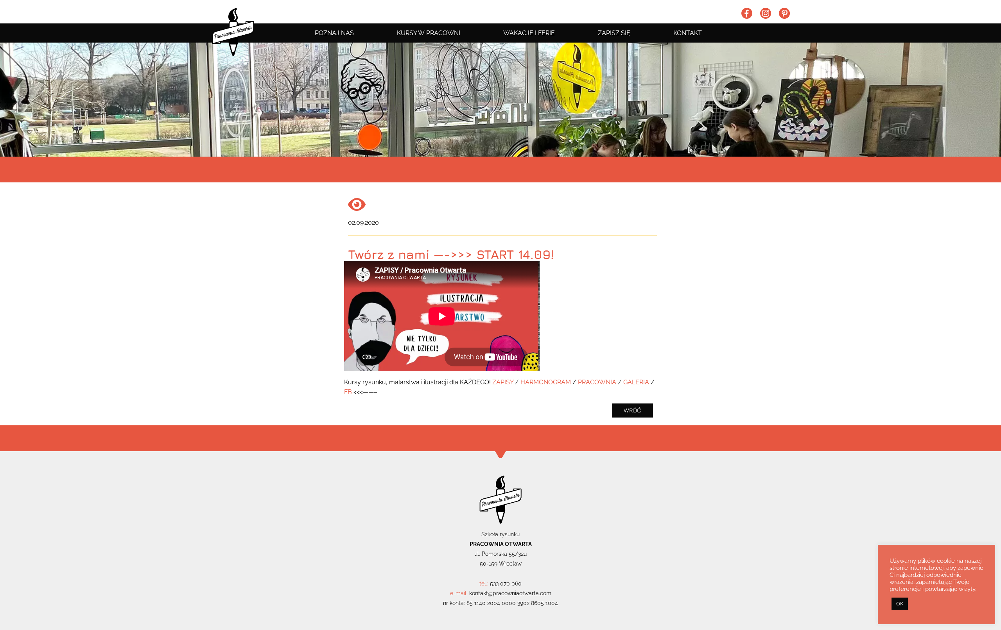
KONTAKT (687, 33)
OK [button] (899, 604)
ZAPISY (502, 382)
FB (348, 392)
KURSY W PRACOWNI (428, 33)
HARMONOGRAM (545, 382)
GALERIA (636, 382)
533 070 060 (506, 583)
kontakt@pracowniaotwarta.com (510, 593)
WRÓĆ (632, 410)
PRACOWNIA (597, 382)
